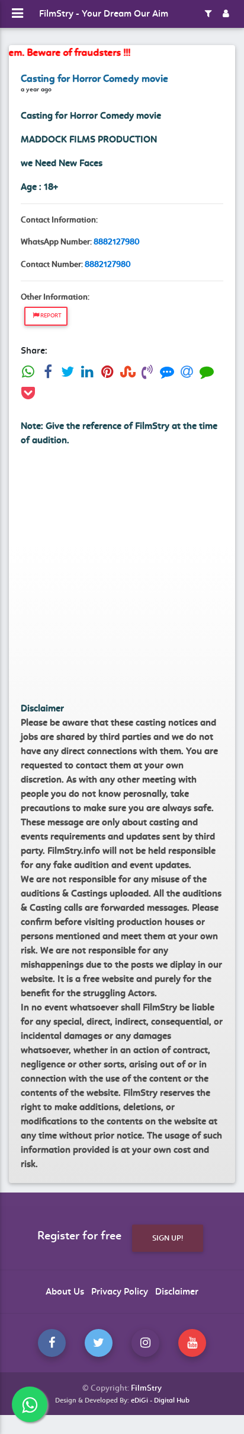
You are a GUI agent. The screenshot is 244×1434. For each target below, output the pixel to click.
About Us (65, 1291)
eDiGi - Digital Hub (160, 1400)
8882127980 (117, 242)
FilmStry (146, 1388)
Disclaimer (176, 1291)
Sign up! (167, 1237)
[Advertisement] (122, 579)
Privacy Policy (119, 1291)
